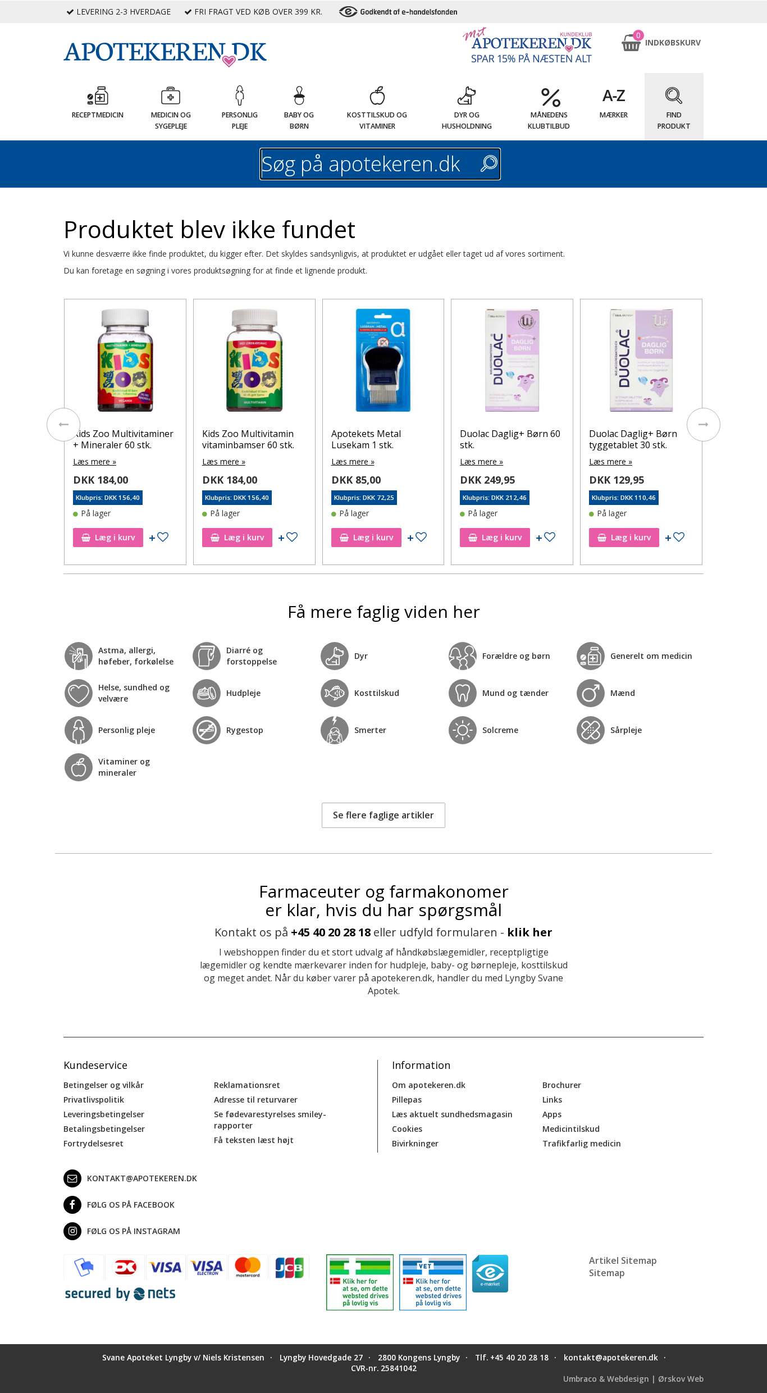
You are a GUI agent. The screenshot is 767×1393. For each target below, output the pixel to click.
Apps (551, 1114)
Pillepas (407, 1099)
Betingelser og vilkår (103, 1085)
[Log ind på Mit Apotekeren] (527, 44)
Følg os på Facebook (131, 1204)
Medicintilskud (571, 1128)
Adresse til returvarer (256, 1099)
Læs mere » (95, 461)
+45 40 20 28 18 (331, 932)
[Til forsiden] (186, 55)
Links (552, 1099)
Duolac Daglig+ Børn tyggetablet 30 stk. (505, 438)
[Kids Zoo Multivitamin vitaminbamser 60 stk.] (126, 363)
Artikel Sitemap (623, 1260)
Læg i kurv (116, 537)
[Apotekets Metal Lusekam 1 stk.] (255, 363)
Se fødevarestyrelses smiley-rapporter (270, 1120)
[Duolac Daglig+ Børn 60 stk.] (384, 363)
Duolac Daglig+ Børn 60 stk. (382, 438)
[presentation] (63, 424)
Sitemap (607, 1273)
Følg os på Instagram (133, 1231)
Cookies (407, 1128)
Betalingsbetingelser (104, 1128)
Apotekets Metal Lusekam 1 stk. (238, 438)
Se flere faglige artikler (383, 815)
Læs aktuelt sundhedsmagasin (452, 1114)
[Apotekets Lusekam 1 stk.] (642, 363)
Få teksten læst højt (254, 1140)
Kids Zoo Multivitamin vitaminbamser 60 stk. (120, 438)
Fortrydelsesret (93, 1143)
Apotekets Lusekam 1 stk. (635, 438)
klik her (530, 932)
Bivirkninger (415, 1143)
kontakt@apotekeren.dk (142, 1178)
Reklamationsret (247, 1085)
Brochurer (561, 1085)
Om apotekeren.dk (428, 1085)
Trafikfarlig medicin (581, 1143)
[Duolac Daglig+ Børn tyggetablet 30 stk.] (513, 363)
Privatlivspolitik (93, 1099)
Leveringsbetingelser (103, 1114)
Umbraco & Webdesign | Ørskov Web (633, 1379)
